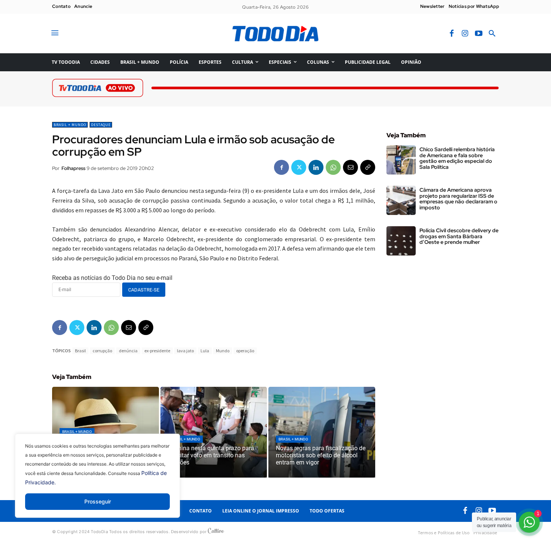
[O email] (350, 167)
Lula (205, 350)
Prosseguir (97, 501)
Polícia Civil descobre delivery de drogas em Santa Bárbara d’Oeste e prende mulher (459, 236)
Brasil (80, 350)
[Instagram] (465, 34)
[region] (97, 481)
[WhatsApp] (333, 167)
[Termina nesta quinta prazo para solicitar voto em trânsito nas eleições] (213, 432)
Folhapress (73, 168)
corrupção (102, 350)
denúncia (128, 350)
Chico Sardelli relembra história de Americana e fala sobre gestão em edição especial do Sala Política (457, 158)
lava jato (185, 350)
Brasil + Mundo (70, 124)
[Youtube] (478, 34)
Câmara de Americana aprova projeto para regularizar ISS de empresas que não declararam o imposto (458, 198)
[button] (492, 34)
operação (245, 350)
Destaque (101, 124)
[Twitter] (298, 167)
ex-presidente (157, 350)
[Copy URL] (367, 167)
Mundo (222, 350)
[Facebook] (451, 34)
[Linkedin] (315, 167)
